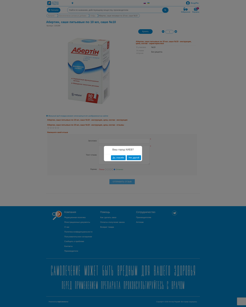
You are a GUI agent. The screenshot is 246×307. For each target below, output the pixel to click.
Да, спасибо (118, 158)
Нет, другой (134, 158)
